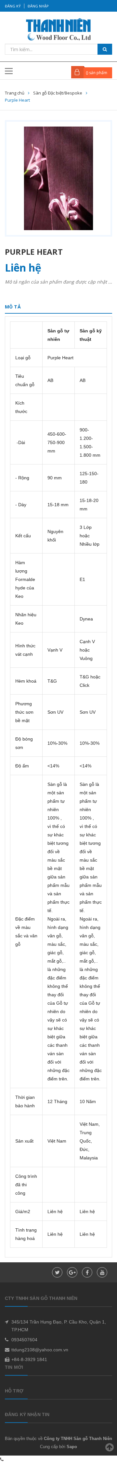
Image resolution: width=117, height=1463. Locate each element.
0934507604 (24, 1339)
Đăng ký (13, 6)
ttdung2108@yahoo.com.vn (39, 1349)
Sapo (72, 1446)
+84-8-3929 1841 (29, 1359)
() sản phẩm (96, 72)
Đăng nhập (38, 6)
